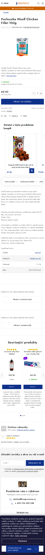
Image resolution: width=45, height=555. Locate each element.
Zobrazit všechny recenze (26, 430)
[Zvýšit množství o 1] (41, 93)
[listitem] (20, 154)
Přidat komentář (22, 325)
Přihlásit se (35, 463)
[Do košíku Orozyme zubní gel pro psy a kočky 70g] (32, 387)
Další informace (21, 535)
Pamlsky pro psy (35, 258)
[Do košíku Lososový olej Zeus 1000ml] (11, 387)
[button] (3, 154)
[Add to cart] (31, 170)
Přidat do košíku (22, 102)
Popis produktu (10, 181)
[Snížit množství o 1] (34, 93)
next (43, 375)
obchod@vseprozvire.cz (24, 499)
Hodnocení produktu (27, 181)
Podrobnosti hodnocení (31, 27)
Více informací (11, 76)
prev (1, 375)
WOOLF (9, 111)
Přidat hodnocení (22, 299)
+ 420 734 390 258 (24, 503)
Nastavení (22, 541)
